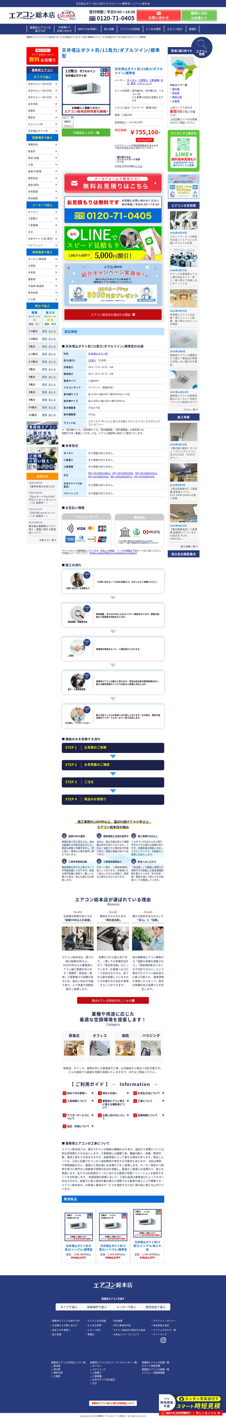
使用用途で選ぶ (42, 252)
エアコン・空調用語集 (153, 1372)
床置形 (31, 110)
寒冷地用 (33, 292)
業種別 (192, 29)
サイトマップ (160, 1334)
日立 (30, 231)
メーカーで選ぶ (42, 205)
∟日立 (93, 1383)
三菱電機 (154, 80)
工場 (30, 164)
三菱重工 (143, 80)
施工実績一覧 (188, 546)
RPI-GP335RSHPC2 (122, 476)
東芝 (133, 83)
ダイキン (132, 80)
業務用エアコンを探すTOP (40, 29)
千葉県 (190, 72)
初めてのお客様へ (88, 29)
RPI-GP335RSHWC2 (99, 473)
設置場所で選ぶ (42, 137)
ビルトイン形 (35, 124)
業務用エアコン (42, 70)
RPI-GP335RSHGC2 (146, 473)
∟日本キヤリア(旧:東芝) (102, 1379)
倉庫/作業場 (34, 171)
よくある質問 (153, 29)
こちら (138, 166)
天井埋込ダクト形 (70, 37)
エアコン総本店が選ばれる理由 (129, 1329)
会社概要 (118, 1320)
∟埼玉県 (55, 1369)
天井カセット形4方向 (40, 83)
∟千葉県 (55, 1376)
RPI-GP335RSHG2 (98, 476)
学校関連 (33, 191)
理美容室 (33, 178)
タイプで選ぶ (42, 77)
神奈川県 (178, 73)
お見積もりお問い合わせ (64, 28)
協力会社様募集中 (183, 554)
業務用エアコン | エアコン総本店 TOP (42, 37)
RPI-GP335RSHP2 (144, 476)
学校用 (31, 272)
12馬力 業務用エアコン (91, 37)
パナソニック (144, 83)
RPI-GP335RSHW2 (123, 473)
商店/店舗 (33, 157)
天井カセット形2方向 (40, 90)
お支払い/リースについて (127, 1334)
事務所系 (33, 144)
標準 (44, 331)
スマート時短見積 (151, 1365)
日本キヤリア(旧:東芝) (40, 238)
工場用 (31, 265)
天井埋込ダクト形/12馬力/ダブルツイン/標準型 (125, 37)
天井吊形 (33, 103)
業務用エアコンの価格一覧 (155, 1369)
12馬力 (92, 360)
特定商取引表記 (161, 1325)
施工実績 (109, 29)
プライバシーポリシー (164, 1320)
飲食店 (31, 151)
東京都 (180, 68)
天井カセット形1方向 (40, 97)
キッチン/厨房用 (37, 259)
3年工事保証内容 (122, 1325)
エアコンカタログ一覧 (164, 1329)
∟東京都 (55, 1365)
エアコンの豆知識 (130, 29)
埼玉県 (179, 64)
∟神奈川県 (57, 1372)
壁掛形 (31, 117)
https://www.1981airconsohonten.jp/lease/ (113, 553)
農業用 (31, 279)
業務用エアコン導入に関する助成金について (113, 1403)
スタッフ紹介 (175, 29)
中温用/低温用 (36, 285)
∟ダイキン (96, 1365)
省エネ (52, 331)
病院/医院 (33, 184)
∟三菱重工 (96, 1372)
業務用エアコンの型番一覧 (155, 1362)
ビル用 (31, 299)
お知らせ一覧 (46, 540)
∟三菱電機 (96, 1376)
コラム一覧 (189, 409)
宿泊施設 (33, 198)
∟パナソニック (98, 1369)
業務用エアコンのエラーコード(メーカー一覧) (113, 1362)
